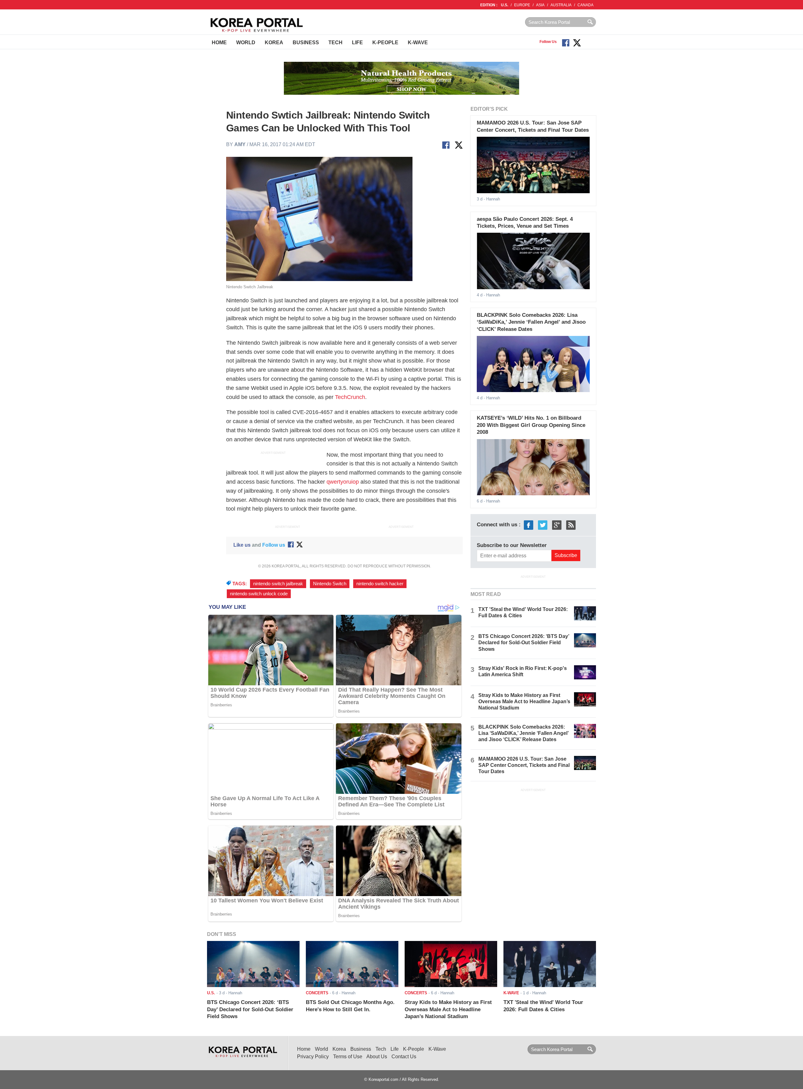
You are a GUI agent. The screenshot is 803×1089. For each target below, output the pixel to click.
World (245, 42)
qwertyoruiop (343, 482)
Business (306, 42)
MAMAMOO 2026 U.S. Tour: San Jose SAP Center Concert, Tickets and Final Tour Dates (524, 765)
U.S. (504, 5)
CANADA (585, 5)
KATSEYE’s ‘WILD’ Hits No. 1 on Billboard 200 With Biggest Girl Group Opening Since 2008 (531, 425)
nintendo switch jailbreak (278, 583)
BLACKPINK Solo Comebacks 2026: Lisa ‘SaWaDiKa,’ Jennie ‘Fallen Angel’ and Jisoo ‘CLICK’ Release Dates (531, 322)
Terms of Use (347, 1056)
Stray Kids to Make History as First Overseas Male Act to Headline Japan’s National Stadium (524, 701)
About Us (376, 1056)
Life (357, 42)
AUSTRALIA (561, 5)
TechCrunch (350, 397)
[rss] (571, 525)
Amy (240, 144)
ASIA (540, 5)
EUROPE (522, 5)
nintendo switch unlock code (259, 593)
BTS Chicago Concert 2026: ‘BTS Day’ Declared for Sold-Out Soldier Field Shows (523, 642)
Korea (274, 42)
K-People (385, 42)
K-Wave (418, 42)
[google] (556, 525)
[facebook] (528, 525)
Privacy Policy (313, 1056)
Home (219, 42)
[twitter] (542, 525)
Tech (335, 42)
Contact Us (403, 1056)
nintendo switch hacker (379, 583)
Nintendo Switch (329, 583)
